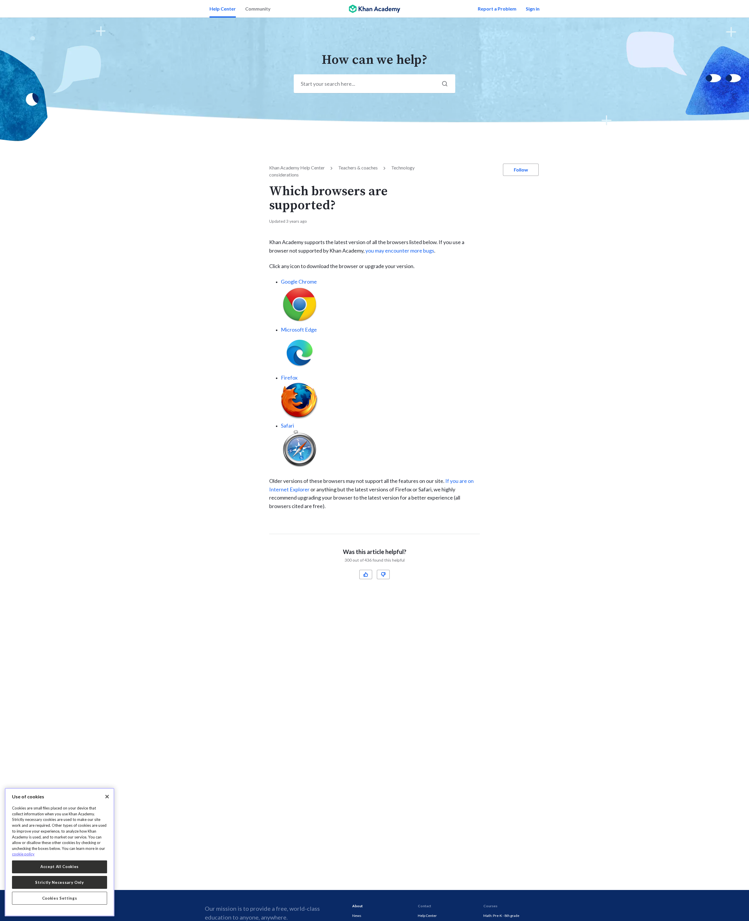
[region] (59, 852)
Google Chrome (299, 281)
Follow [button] (521, 169)
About (357, 906)
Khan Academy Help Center (297, 167)
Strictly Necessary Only (59, 882)
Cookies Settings (59, 898)
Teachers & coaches (358, 167)
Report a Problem (497, 8)
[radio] (365, 574)
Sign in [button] (533, 8)
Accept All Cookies (59, 866)
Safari (287, 425)
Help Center (222, 8)
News (356, 915)
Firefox (289, 377)
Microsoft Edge (299, 329)
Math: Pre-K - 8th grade (501, 915)
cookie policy (23, 854)
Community (258, 8)
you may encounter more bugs (399, 250)
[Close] (107, 796)
